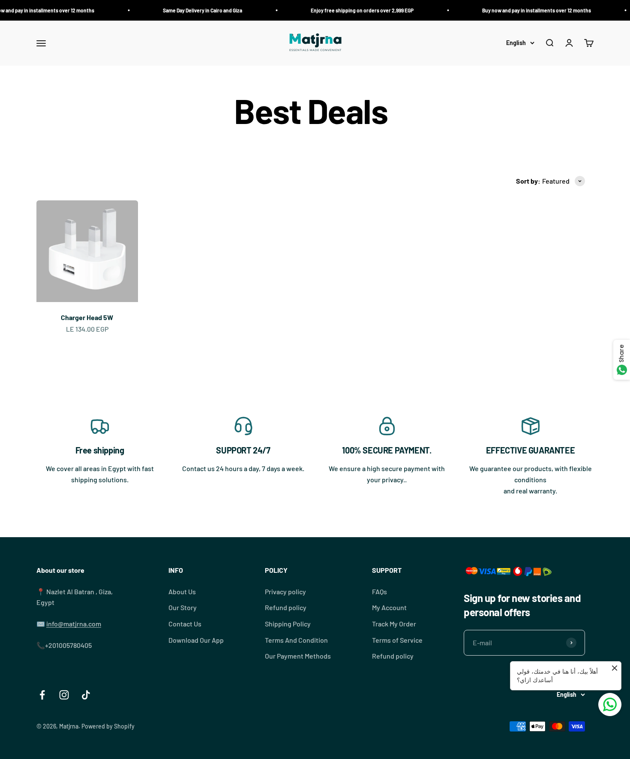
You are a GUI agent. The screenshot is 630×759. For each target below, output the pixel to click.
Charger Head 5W (87, 317)
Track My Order (394, 624)
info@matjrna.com (73, 624)
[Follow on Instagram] (64, 695)
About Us (182, 591)
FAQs (379, 591)
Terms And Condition (296, 640)
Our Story (182, 607)
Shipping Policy (288, 624)
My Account (389, 607)
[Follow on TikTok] (86, 695)
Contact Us (184, 624)
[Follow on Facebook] (42, 695)
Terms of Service (397, 640)
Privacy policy (285, 591)
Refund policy (285, 607)
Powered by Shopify (108, 726)
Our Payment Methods (298, 656)
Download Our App (196, 640)
